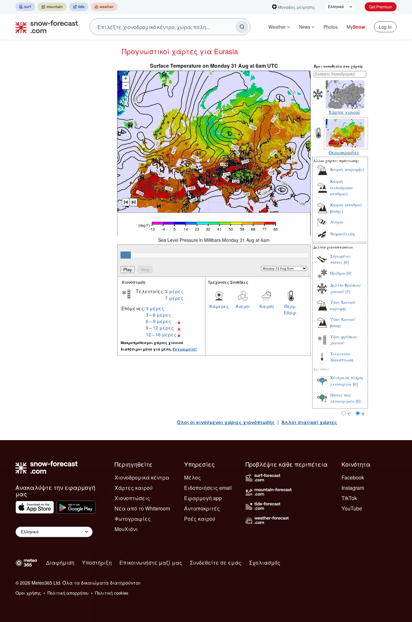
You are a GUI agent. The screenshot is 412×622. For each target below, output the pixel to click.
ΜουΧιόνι (126, 529)
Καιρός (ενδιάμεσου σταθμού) (341, 187)
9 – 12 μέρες (160, 327)
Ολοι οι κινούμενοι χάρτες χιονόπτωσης (226, 422)
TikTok (349, 498)
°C (349, 413)
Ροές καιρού (199, 518)
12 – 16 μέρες (161, 334)
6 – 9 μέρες (158, 321)
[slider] (125, 255)
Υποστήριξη (97, 562)
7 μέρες (174, 298)
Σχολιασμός (264, 562)
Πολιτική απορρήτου (68, 593)
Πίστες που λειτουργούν (342, 398)
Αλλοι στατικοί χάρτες (309, 422)
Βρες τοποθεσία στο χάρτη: (338, 66)
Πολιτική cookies (111, 593)
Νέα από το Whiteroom (142, 508)
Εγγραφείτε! (185, 349)
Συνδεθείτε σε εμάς (215, 562)
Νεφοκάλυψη (342, 234)
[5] (347, 291)
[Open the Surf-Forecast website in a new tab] (25, 7)
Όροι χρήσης (28, 593)
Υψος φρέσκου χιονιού (343, 340)
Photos (330, 27)
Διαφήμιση (60, 562)
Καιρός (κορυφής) (347, 169)
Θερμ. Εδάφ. (290, 309)
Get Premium (380, 6)
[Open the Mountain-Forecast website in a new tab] (52, 7)
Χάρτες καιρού (134, 487)
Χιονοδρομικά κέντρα (142, 477)
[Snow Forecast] (44, 26)
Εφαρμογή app (203, 498)
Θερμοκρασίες (344, 152)
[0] (346, 262)
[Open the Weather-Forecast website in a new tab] (104, 7)
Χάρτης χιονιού (344, 112)
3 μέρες (174, 291)
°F (363, 413)
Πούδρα (337, 273)
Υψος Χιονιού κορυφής (342, 305)
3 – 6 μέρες (158, 314)
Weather (277, 27)
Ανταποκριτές (202, 508)
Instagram (353, 487)
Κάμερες (219, 306)
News (304, 27)
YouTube (352, 508)
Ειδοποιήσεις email (208, 487)
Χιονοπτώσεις (132, 498)
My (356, 27)
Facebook (353, 477)
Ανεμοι (243, 306)
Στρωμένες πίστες (340, 259)
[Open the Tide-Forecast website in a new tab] (78, 7)
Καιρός (266, 306)
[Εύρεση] (242, 26)
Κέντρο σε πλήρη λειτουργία (346, 381)
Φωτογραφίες (133, 518)
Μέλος (192, 477)
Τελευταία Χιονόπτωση (341, 357)
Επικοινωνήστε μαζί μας (150, 562)
